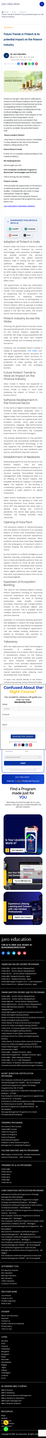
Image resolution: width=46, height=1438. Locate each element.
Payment (4, 1318)
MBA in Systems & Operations (12, 1398)
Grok (29, 235)
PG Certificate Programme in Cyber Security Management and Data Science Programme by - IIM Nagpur (21, 1250)
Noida (3, 1357)
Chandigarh (5, 1373)
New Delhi (5, 1359)
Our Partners (6, 1295)
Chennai (4, 1346)
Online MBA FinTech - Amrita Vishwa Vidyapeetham (21, 1004)
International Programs (10, 1140)
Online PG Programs (9, 1132)
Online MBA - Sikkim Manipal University (16, 1057)
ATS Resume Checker (9, 1270)
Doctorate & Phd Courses (11, 1126)
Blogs (3, 1415)
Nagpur (4, 1365)
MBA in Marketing (8, 1393)
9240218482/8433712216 (13, 947)
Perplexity (31, 229)
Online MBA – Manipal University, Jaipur (16, 1052)
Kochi (3, 1378)
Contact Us (5, 1321)
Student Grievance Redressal (12, 1324)
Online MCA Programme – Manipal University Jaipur (21, 1055)
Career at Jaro (7, 1298)
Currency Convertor (9, 1284)
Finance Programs (8, 1137)
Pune (3, 1343)
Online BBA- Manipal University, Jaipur (15, 976)
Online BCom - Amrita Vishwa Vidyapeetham (19, 974)
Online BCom (6, 1182)
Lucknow (4, 1375)
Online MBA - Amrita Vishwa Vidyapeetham (18, 996)
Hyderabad (5, 1349)
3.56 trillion (32, 351)
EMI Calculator (6, 1278)
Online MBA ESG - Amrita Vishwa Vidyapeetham (19, 1001)
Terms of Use (6, 1329)
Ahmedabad (6, 1362)
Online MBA (5, 1169)
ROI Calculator (7, 1273)
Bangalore (5, 1351)
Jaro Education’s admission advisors (19, 206)
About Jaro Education (9, 1316)
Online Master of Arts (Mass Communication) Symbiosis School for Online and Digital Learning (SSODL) (20, 1036)
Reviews (4, 1418)
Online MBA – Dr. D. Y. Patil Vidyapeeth (16, 1060)
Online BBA (5, 1180)
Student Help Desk (8, 1301)
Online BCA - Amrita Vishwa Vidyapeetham (18, 971)
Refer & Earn (6, 1303)
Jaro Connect (6, 1426)
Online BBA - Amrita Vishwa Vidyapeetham (17, 968)
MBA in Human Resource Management (16, 1395)
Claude (15, 235)
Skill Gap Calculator (8, 1276)
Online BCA (5, 1177)
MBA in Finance (7, 1390)
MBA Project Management (11, 1401)
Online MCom (6, 1172)
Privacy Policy (6, 1326)
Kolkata (4, 1370)
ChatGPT (15, 229)
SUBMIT (23, 763)
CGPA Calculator (7, 1281)
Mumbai (4, 1341)
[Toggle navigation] (42, 4)
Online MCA (5, 1174)
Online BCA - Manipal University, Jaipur (16, 979)
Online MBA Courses (9, 1129)
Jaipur (3, 1367)
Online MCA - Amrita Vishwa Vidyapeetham (18, 999)
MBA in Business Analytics (11, 1403)
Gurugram (5, 1354)
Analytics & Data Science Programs (15, 1142)
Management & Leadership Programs (15, 1145)
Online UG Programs (9, 1134)
